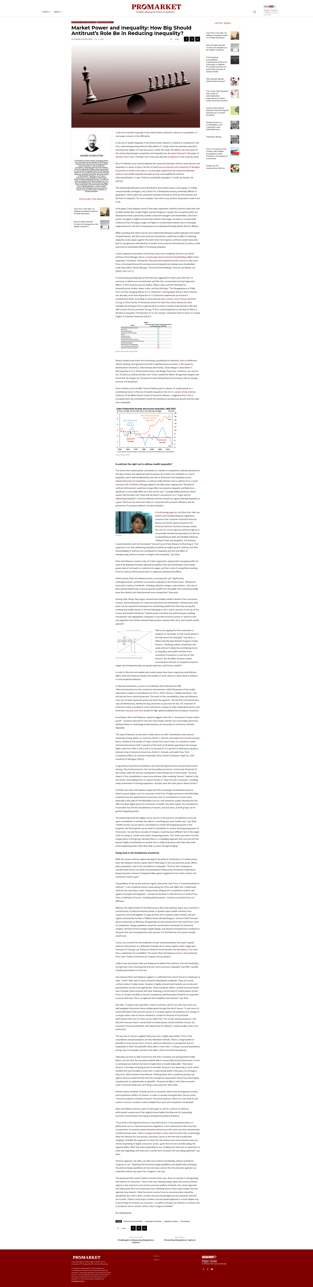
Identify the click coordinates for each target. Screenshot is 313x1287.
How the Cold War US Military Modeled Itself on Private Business (86, 211)
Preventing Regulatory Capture (180, 1240)
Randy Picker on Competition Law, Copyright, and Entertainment (214, 126)
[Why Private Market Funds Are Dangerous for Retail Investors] (104, 224)
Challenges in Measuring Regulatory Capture (136, 1241)
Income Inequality (105, 22)
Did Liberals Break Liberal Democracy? (215, 80)
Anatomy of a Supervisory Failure (215, 167)
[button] (254, 11)
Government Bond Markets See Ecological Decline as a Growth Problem (217, 111)
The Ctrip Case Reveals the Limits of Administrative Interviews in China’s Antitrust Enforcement (217, 96)
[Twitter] (192, 39)
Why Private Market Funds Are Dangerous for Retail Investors (86, 224)
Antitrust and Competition (84, 22)
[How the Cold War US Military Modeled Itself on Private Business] (104, 211)
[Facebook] (186, 39)
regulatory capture (171, 1221)
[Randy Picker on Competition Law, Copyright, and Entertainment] (235, 125)
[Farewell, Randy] (235, 139)
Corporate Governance (153, 1221)
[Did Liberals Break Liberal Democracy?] (235, 81)
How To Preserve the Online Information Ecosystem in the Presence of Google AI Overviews (217, 154)
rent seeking (185, 1221)
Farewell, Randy (213, 137)
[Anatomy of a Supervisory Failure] (235, 168)
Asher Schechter (83, 39)
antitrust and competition (132, 1221)
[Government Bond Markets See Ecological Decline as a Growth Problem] (235, 110)
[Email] (197, 39)
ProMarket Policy (78, 1281)
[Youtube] (211, 1269)
